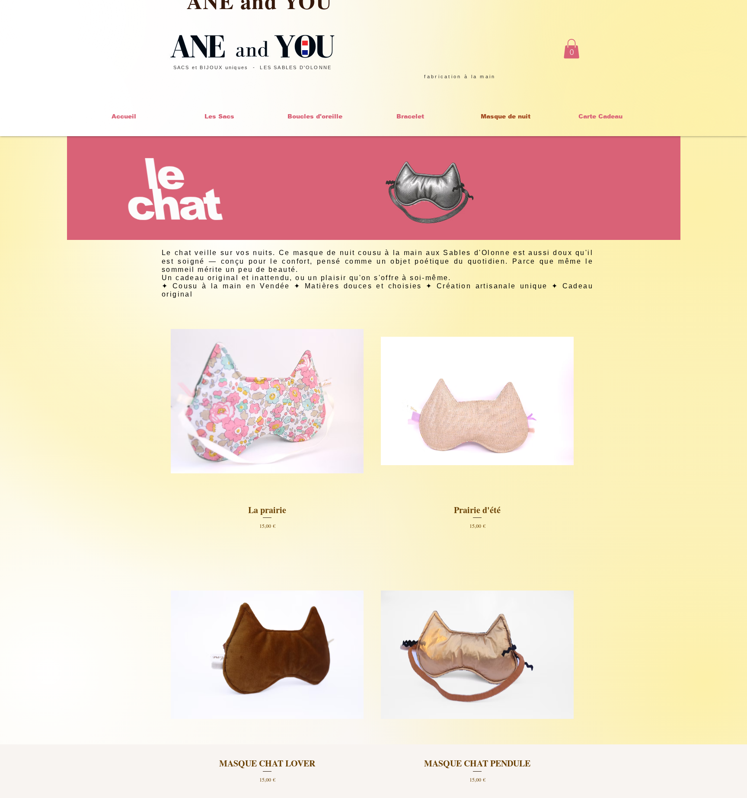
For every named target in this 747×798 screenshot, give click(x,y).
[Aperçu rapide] (267, 401)
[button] (571, 48)
